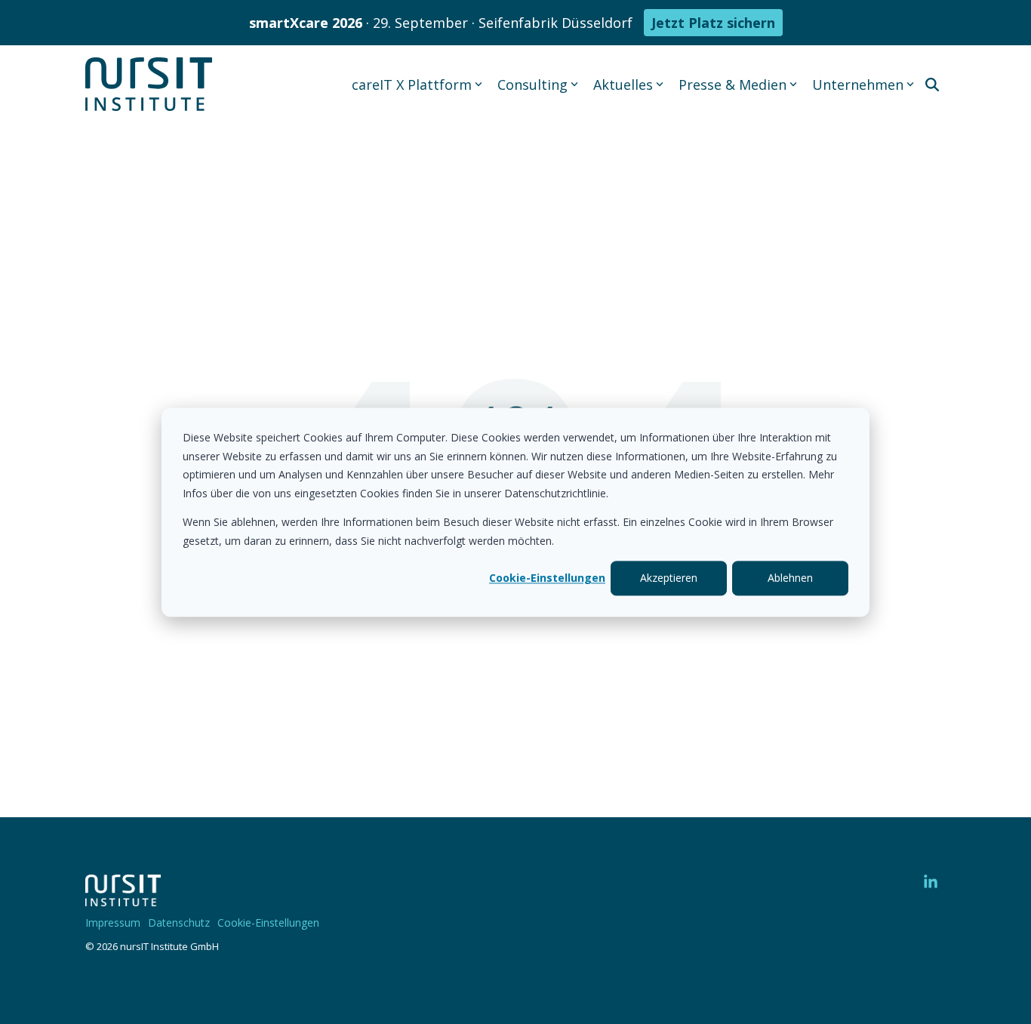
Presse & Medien (732, 84)
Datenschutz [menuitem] (179, 922)
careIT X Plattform (412, 84)
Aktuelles (623, 84)
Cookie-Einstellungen (547, 577)
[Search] (932, 84)
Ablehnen (790, 577)
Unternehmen (857, 84)
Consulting (532, 84)
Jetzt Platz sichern (713, 23)
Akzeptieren (668, 577)
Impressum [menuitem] (112, 922)
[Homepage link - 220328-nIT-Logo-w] (123, 899)
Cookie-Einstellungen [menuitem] (268, 922)
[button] (930, 882)
